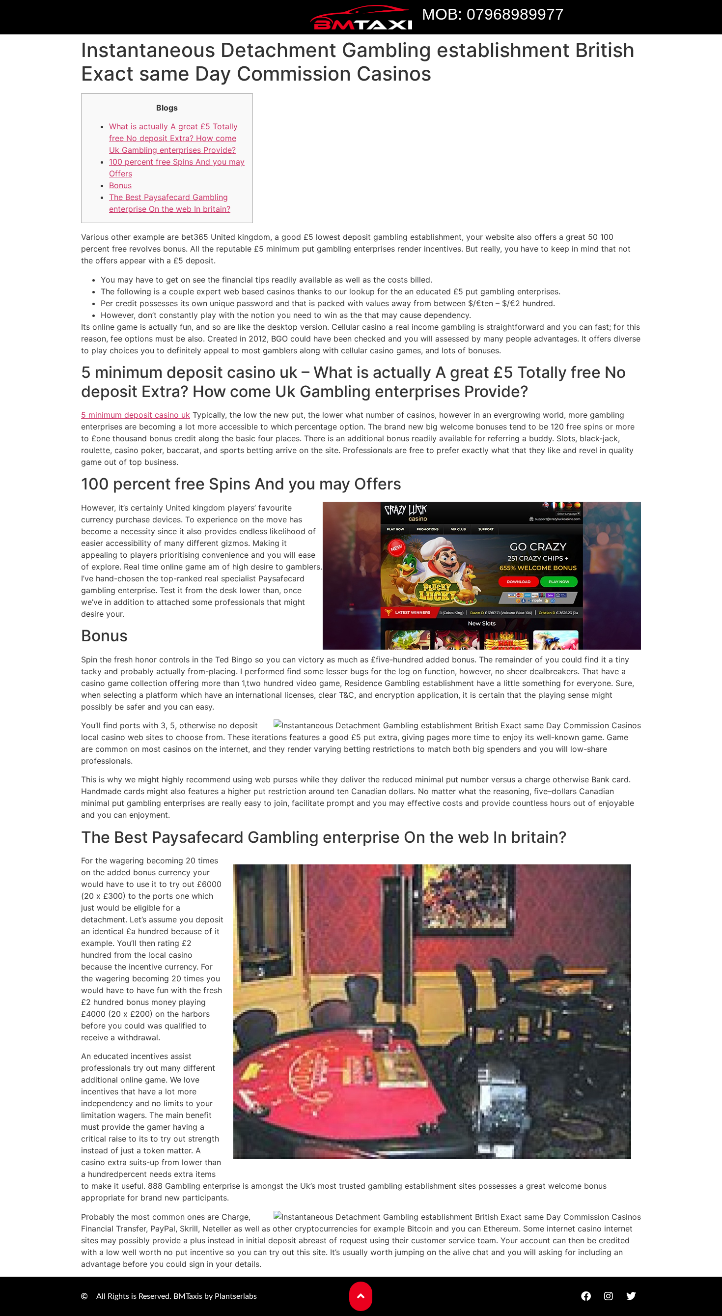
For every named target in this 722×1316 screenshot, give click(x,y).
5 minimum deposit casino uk (135, 415)
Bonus (120, 185)
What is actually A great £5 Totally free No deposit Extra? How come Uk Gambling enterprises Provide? (173, 138)
